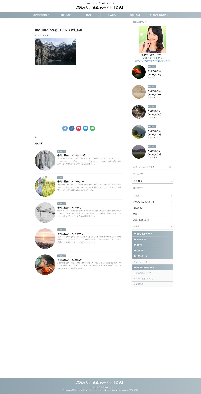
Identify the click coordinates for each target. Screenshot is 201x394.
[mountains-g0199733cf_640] (85, 128)
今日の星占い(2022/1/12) (70, 233)
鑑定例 (88, 15)
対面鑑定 (140, 284)
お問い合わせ (135, 15)
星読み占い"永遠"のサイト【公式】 (100, 7)
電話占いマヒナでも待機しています (152, 60)
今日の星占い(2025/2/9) (70, 259)
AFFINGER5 (133, 390)
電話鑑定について (143, 273)
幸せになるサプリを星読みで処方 (100, 387)
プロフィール (141, 261)
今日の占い (112, 15)
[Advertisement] (58, 97)
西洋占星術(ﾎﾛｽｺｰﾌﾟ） (42, 15)
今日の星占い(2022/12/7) (70, 207)
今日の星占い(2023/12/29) (71, 155)
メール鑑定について (144, 278)
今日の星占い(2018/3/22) (70, 181)
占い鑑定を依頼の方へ (159, 15)
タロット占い (65, 15)
